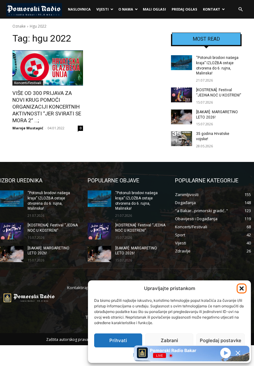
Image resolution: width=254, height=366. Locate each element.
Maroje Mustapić (27, 128)
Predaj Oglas (184, 9)
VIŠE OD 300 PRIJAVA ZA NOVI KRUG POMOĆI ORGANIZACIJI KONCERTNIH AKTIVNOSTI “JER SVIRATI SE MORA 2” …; (46, 106)
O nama (125, 9)
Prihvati (118, 340)
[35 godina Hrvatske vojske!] (181, 138)
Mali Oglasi (154, 9)
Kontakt (211, 9)
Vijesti (102, 9)
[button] (242, 288)
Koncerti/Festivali (27, 83)
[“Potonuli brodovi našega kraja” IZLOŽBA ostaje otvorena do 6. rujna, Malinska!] (181, 62)
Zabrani (169, 340)
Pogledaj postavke (220, 340)
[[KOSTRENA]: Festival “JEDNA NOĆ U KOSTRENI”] (181, 94)
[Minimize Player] (238, 353)
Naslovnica (79, 9)
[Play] (225, 352)
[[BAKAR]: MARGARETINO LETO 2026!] (181, 116)
